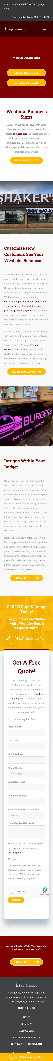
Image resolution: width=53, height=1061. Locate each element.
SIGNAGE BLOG (26, 1030)
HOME (26, 1017)
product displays (23, 310)
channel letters (29, 306)
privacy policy (15, 852)
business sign (20, 133)
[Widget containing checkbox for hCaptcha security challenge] (29, 891)
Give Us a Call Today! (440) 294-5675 (31, 16)
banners (15, 306)
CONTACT (26, 1023)
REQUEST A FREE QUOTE (26, 1037)
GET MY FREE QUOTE (28, 1056)
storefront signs (12, 301)
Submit (16, 900)
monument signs (31, 301)
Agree (14, 859)
